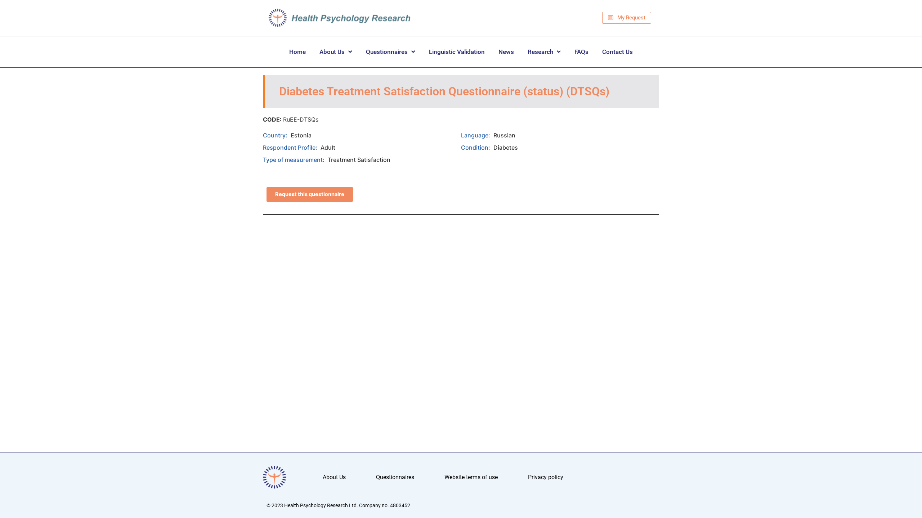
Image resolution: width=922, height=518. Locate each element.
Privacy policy (545, 477)
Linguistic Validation (457, 51)
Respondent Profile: (291, 147)
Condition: (476, 147)
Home (297, 51)
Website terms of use (471, 477)
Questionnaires (387, 51)
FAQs (581, 51)
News (506, 51)
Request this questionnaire (309, 194)
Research (540, 51)
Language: (476, 135)
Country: (276, 135)
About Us (332, 51)
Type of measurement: (294, 159)
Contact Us (617, 51)
